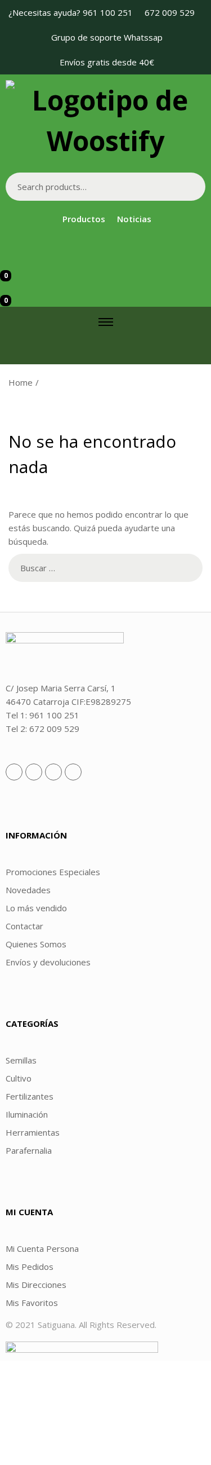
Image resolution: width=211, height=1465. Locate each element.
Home (20, 382)
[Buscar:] (105, 567)
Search (191, 186)
